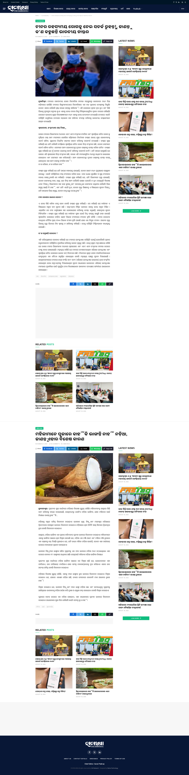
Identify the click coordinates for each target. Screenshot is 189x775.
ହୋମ (49, 9)
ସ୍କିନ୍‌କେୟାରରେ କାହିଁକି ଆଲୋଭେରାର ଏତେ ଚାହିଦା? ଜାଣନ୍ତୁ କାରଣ (52, 407)
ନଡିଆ (38, 606)
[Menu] (4, 9)
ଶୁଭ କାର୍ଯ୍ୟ (50, 606)
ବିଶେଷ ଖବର (58, 9)
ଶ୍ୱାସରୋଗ (63, 276)
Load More (135, 211)
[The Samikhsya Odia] (18, 8)
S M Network (95, 768)
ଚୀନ (37, 276)
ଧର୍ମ (122, 9)
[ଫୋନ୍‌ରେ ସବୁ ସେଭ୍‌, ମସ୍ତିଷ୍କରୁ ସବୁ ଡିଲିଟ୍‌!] (136, 122)
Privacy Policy (34, 2)
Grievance (25, 2)
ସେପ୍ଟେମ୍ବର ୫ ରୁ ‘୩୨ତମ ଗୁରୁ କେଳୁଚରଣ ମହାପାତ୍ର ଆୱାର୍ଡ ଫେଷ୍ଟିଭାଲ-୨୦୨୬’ (53, 374)
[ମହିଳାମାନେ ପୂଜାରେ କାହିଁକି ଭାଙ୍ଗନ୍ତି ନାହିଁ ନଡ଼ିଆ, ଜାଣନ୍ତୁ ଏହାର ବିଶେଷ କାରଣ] (74, 478)
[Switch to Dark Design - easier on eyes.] (185, 2)
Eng (182, 8)
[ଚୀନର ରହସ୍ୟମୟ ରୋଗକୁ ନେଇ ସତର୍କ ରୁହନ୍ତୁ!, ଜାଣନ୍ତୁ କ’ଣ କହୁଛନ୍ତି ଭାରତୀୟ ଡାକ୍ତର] (74, 71)
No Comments (55, 36)
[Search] (182, 2)
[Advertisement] (74, 313)
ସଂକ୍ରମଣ (71, 276)
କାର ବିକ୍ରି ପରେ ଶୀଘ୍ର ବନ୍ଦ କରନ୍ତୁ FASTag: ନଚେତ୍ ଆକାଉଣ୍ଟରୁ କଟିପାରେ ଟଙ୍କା (94, 374)
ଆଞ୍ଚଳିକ (94, 9)
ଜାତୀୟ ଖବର (83, 9)
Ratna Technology (112, 768)
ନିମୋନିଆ (43, 276)
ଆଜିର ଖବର (39, 428)
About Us (5, 2)
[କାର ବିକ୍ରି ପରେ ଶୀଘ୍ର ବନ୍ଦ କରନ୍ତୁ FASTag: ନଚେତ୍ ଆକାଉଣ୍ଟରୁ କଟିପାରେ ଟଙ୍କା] (94, 360)
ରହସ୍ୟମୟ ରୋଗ (53, 276)
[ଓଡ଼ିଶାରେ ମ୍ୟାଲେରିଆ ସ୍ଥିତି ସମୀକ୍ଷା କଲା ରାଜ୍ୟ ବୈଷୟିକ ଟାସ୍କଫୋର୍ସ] (94, 392)
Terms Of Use (44, 2)
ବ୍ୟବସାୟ (114, 9)
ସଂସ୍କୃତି (104, 9)
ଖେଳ (128, 9)
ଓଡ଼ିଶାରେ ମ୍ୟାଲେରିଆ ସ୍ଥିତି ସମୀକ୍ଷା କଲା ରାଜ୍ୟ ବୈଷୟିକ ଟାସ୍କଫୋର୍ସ (93, 407)
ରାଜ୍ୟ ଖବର (70, 9)
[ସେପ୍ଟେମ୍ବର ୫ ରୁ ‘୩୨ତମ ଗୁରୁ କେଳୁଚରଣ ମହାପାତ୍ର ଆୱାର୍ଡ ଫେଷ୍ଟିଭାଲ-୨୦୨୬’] (53, 360)
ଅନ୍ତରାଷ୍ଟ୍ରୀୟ (40, 21)
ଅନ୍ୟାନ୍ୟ (136, 9)
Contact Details (15, 2)
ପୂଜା (43, 606)
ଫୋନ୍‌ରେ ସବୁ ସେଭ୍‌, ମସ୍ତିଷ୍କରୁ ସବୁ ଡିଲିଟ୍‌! (135, 134)
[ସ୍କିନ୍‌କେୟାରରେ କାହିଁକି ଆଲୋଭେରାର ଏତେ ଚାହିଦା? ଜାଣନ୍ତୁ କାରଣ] (53, 392)
